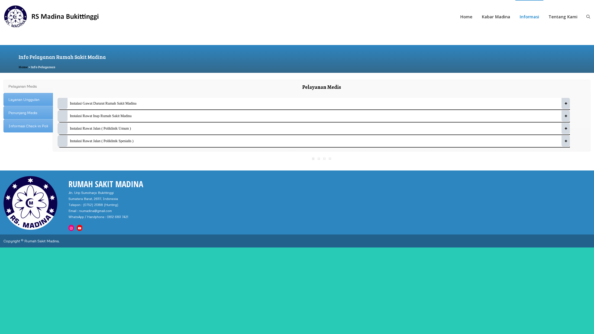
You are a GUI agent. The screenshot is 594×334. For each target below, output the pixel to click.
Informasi (529, 16)
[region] (297, 59)
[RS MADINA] (101, 17)
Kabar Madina (496, 16)
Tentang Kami (563, 16)
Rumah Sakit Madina (41, 241)
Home (466, 16)
